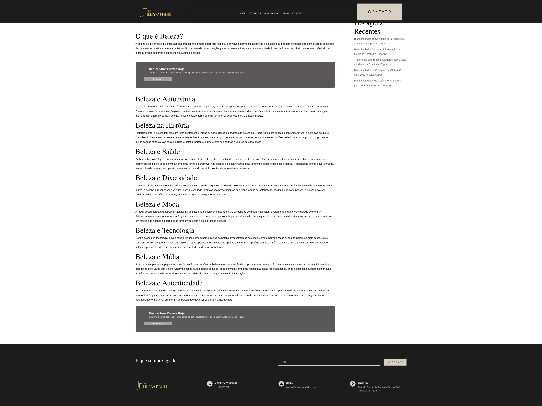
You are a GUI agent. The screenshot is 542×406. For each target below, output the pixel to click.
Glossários (271, 13)
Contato (297, 13)
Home (242, 13)
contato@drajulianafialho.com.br (302, 387)
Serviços (255, 13)
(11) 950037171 (222, 387)
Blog (286, 13)
